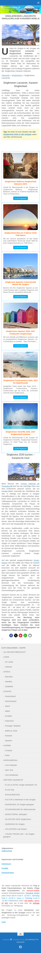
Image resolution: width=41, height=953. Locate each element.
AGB (4, 922)
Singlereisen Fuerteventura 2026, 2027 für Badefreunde (20, 381)
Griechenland (10, 701)
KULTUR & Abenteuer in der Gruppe (20, 800)
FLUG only (9, 790)
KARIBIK (7, 745)
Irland (7, 706)
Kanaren (8, 736)
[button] (11, 635)
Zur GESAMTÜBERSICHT (14, 652)
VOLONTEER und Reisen (16, 829)
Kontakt (5, 868)
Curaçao (8, 750)
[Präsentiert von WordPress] (11, 939)
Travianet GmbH (32, 893)
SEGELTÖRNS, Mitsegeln (16, 814)
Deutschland (10, 696)
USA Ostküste (11, 765)
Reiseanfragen (8, 873)
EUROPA (7, 691)
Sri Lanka (9, 662)
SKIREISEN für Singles (15, 824)
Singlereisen (17, 75)
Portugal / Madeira (12, 726)
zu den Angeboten (21, 198)
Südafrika (9, 686)
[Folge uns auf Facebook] (20, 947)
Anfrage (36, 903)
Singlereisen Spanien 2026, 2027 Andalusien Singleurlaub (20, 332)
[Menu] (38, 2)
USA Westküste (11, 775)
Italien (7, 711)
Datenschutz (7, 851)
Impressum (6, 864)
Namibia (8, 682)
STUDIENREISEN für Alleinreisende (20, 809)
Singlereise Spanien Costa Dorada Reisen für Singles (20, 283)
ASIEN (6, 657)
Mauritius (9, 677)
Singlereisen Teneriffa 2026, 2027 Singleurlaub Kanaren (20, 433)
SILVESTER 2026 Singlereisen (18, 819)
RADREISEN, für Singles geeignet (19, 804)
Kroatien (8, 716)
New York (9, 770)
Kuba (7, 755)
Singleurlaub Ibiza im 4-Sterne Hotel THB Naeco (20, 234)
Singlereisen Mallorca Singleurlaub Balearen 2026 (20, 182)
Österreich (9, 721)
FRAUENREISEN (12, 795)
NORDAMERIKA (10, 760)
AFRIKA (6, 672)
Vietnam (8, 667)
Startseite (6, 75)
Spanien (8, 741)
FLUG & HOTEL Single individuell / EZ (21, 785)
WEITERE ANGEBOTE (13, 780)
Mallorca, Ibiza (11, 731)
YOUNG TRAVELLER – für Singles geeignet (18, 835)
